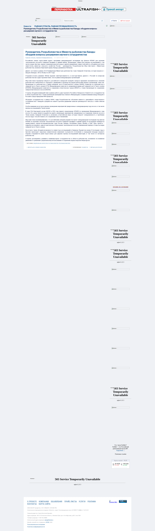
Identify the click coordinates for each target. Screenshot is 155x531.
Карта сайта (44, 504)
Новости (27, 26)
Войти (115, 20)
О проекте (32, 501)
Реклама (92, 501)
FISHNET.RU (85, 147)
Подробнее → (120, 450)
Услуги (82, 501)
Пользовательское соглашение (36, 524)
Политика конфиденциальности (36, 526)
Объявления (56, 501)
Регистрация (126, 20)
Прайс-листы (70, 501)
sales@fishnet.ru (48, 520)
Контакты (32, 504)
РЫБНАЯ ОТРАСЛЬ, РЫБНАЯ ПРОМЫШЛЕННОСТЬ (55, 26)
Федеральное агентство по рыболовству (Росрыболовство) (51, 143)
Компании (44, 501)
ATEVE (47, 522)
